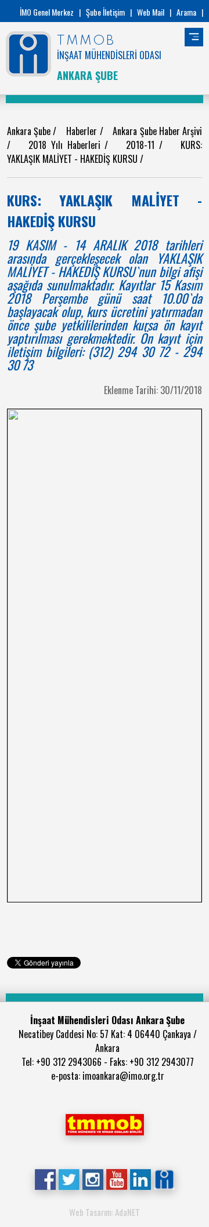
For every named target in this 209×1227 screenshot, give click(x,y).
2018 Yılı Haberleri (66, 145)
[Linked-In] (140, 1178)
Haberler (82, 131)
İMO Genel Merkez (47, 12)
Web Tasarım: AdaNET (104, 1212)
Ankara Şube (30, 131)
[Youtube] (116, 1178)
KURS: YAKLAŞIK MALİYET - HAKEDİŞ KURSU (104, 152)
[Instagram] (92, 1178)
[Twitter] (69, 1178)
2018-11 (142, 145)
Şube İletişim (105, 12)
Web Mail (150, 12)
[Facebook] (45, 1178)
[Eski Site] (164, 1178)
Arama (186, 12)
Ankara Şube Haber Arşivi (157, 131)
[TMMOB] (104, 1123)
